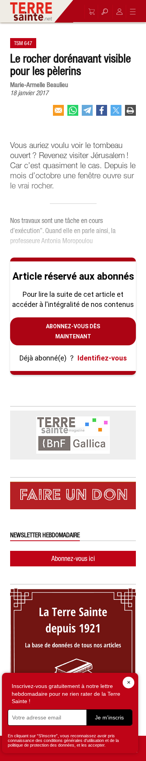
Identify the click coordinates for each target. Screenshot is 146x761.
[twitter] (116, 113)
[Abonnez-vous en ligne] (89, 12)
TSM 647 (23, 43)
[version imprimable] (130, 113)
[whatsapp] (72, 113)
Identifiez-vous (102, 358)
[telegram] (87, 113)
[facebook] (101, 113)
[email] (58, 113)
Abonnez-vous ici (73, 558)
